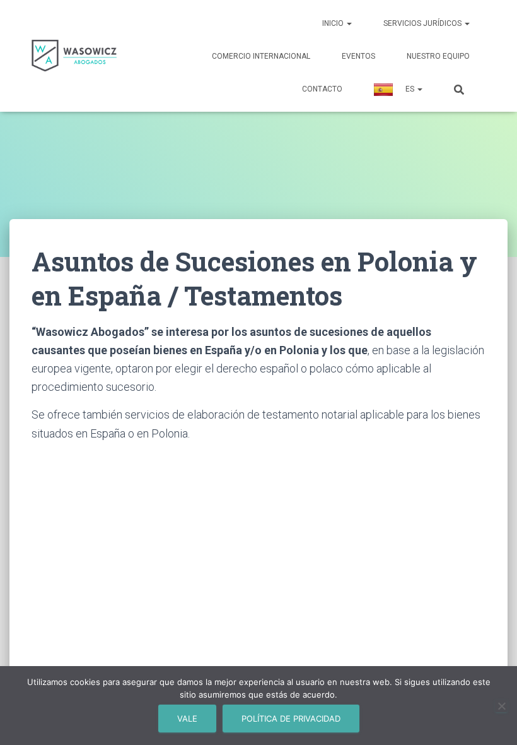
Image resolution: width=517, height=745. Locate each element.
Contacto (322, 89)
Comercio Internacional (261, 56)
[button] (349, 23)
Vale (187, 718)
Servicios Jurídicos (423, 23)
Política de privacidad (290, 718)
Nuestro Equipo (438, 56)
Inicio (334, 23)
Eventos (358, 56)
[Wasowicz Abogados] (74, 55)
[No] (501, 706)
